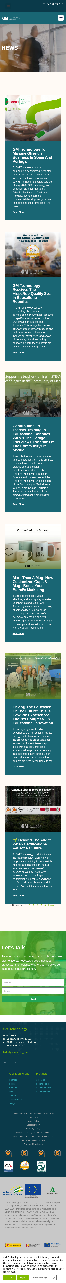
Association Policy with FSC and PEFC (33, 1133)
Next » (52, 905)
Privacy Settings (40, 1277)
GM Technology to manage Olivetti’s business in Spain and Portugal (32, 155)
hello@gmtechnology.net (15, 1052)
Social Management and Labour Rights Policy (33, 1136)
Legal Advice (33, 1117)
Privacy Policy (33, 1121)
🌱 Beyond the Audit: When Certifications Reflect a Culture (32, 844)
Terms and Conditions (33, 1144)
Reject (23, 1277)
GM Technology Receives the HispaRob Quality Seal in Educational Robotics (32, 293)
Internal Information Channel (33, 1140)
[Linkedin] (5, 1062)
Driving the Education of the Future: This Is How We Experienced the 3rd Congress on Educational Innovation (33, 715)
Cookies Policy (33, 1125)
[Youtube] (15, 1062)
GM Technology (11, 1257)
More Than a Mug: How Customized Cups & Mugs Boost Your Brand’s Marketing (33, 583)
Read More (18, 212)
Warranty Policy (33, 1129)
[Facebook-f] (12, 1062)
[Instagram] (8, 1062)
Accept (9, 1277)
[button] (8, 6)
